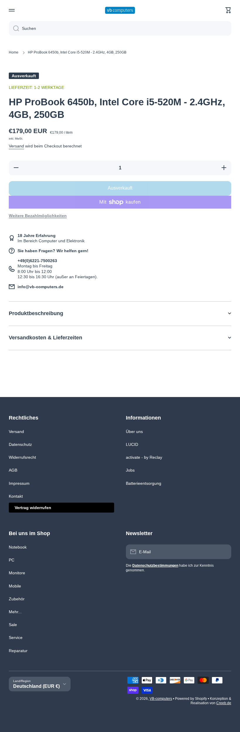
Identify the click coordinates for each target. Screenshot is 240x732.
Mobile (15, 586)
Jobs (130, 470)
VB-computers (161, 699)
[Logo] (120, 10)
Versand (16, 146)
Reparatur (18, 650)
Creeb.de (223, 703)
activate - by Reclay (144, 457)
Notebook (18, 547)
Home (13, 52)
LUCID (132, 444)
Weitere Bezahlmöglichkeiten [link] (38, 215)
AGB (13, 470)
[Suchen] (14, 28)
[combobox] (120, 28)
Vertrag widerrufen (33, 507)
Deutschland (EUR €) (36, 686)
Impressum (19, 483)
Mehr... (15, 611)
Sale (13, 624)
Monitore (17, 573)
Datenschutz (20, 444)
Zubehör (17, 599)
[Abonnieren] (224, 551)
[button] (228, 10)
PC (11, 560)
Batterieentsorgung (143, 483)
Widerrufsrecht (22, 457)
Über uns (134, 431)
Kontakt (16, 496)
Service (16, 637)
